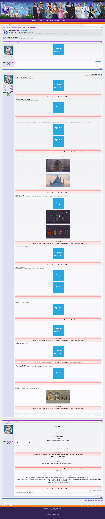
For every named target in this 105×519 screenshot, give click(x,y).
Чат (45, 22)
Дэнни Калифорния (21, 492)
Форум (40, 20)
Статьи (57, 20)
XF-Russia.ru (54, 509)
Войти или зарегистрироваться (98, 0)
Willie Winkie (24, 59)
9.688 (12, 89)
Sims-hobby (16, 59)
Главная (34, 20)
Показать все (8, 95)
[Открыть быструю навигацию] (101, 27)
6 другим (27, 59)
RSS (102, 505)
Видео (51, 20)
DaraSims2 (4, 505)
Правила (61, 22)
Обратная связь (72, 22)
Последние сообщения (12, 24)
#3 (101, 421)
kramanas (16, 492)
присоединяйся (65, 33)
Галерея (46, 20)
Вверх (101, 68)
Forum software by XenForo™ (52, 508)
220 (12, 58)
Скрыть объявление (101, 30)
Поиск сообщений (5, 24)
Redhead (28, 38)
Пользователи (55, 22)
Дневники (49, 22)
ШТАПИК (20, 59)
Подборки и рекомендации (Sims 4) (13, 38)
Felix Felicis (26, 492)
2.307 (12, 56)
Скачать (63, 20)
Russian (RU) (9, 505)
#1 (101, 42)
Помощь (66, 22)
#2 (101, 72)
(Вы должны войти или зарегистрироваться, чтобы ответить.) (93, 500)
